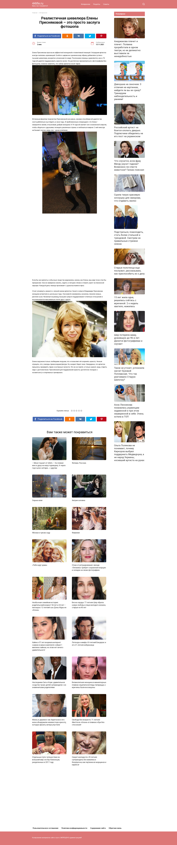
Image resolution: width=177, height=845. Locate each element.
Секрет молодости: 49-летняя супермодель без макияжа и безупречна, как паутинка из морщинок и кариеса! (89, 761)
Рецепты (96, 4)
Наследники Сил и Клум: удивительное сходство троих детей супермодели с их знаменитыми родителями (49, 684)
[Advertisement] (69, 230)
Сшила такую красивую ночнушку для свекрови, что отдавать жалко (127, 197)
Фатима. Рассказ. (79, 463)
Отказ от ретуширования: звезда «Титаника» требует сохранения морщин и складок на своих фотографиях (89, 567)
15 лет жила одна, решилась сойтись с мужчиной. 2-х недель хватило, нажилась (126, 302)
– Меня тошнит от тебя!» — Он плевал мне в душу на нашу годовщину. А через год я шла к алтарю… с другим (49, 465)
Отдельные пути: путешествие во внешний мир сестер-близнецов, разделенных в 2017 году (46, 759)
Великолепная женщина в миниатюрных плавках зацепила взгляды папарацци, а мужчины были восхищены (89, 684)
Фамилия (76, 533)
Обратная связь (115, 828)
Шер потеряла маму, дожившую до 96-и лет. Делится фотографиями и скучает (128, 339)
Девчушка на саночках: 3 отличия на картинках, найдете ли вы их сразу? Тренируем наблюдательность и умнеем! (127, 92)
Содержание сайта (98, 828)
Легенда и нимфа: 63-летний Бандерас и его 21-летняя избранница (89, 643)
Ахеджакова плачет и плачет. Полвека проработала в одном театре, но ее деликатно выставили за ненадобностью (127, 49)
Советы (106, 4)
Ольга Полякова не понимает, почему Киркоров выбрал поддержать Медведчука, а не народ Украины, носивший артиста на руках (129, 453)
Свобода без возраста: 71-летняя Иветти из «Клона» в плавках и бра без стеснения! (88, 722)
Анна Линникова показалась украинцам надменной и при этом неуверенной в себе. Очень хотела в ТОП (129, 410)
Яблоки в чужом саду (41, 533)
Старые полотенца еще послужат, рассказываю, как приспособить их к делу (129, 270)
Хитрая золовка (78, 500)
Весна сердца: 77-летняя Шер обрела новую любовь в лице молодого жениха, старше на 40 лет (89, 605)
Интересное (85, 4)
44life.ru (37, 3)
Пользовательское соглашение (45, 828)
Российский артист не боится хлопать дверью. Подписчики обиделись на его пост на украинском (128, 132)
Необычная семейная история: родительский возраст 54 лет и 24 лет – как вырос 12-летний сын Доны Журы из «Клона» (49, 606)
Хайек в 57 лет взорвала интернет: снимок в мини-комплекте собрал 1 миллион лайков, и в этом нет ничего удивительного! (47, 646)
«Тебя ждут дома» (39, 565)
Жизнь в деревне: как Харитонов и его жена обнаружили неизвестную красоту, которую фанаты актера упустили (49, 722)
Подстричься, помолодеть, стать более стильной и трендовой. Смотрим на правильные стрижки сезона (128, 238)
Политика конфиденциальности (74, 828)
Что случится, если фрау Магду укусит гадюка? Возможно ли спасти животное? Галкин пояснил (129, 165)
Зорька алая (37, 500)
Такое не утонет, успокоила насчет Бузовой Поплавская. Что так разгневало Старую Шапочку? (129, 374)
